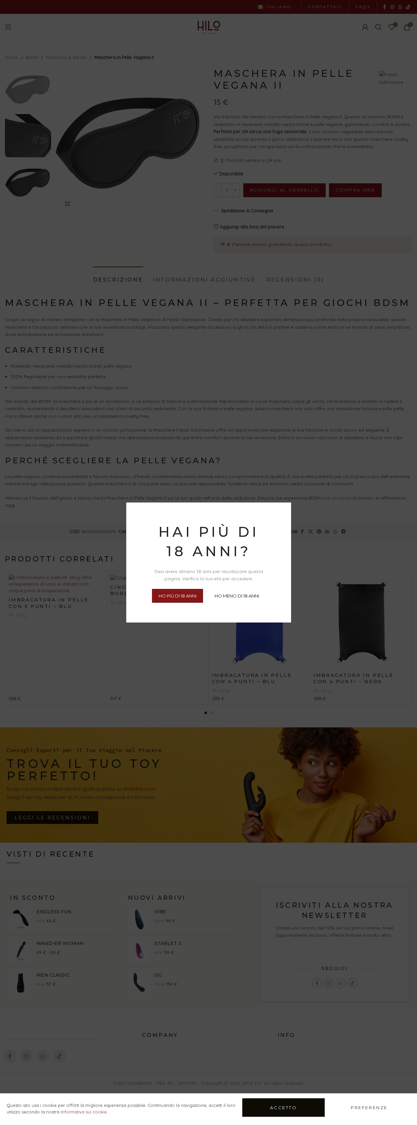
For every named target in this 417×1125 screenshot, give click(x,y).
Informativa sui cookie (84, 1111)
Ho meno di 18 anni (236, 595)
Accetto (283, 1107)
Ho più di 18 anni (177, 595)
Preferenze (369, 1107)
